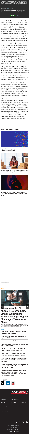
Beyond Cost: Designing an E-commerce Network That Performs (12, 149)
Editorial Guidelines (5, 411)
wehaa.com (16, 431)
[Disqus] (14, 220)
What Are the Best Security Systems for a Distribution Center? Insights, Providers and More (14, 194)
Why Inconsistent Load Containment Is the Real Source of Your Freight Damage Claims (14, 171)
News (2, 288)
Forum (22, 399)
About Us (3, 404)
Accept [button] (12, 15)
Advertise (3, 402)
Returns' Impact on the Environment (12, 341)
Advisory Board (24, 404)
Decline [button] (17, 15)
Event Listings (4, 406)
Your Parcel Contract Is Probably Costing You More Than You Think (13, 332)
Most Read (2, 329)
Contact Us (3, 408)
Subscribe (13, 402)
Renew (12, 406)
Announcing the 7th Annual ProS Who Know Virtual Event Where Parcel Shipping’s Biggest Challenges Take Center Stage (14, 315)
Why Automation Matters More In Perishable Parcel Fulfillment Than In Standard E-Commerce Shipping (14, 366)
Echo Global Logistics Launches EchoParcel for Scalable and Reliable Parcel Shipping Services (14, 360)
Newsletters (13, 404)
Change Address (14, 408)
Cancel (12, 409)
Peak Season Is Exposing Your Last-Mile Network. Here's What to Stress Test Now (13, 354)
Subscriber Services (15, 399)
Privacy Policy (9, 8)
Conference (23, 402)
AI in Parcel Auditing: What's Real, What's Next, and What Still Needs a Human (13, 349)
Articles (15, 130)
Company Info (3, 399)
